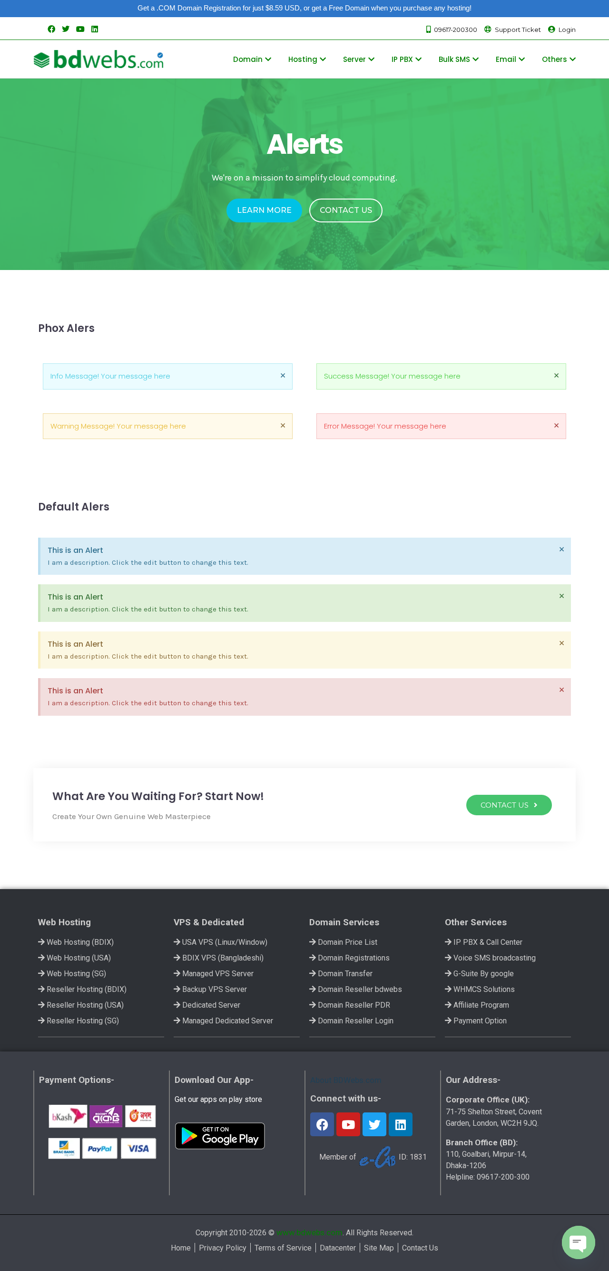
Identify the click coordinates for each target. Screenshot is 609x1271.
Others (554, 59)
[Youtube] (348, 1124)
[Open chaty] (578, 1242)
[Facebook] (322, 1124)
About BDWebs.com (346, 1080)
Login (567, 29)
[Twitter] (374, 1124)
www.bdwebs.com (309, 1232)
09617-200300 (455, 29)
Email (506, 59)
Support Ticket (518, 29)
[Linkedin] (401, 1124)
